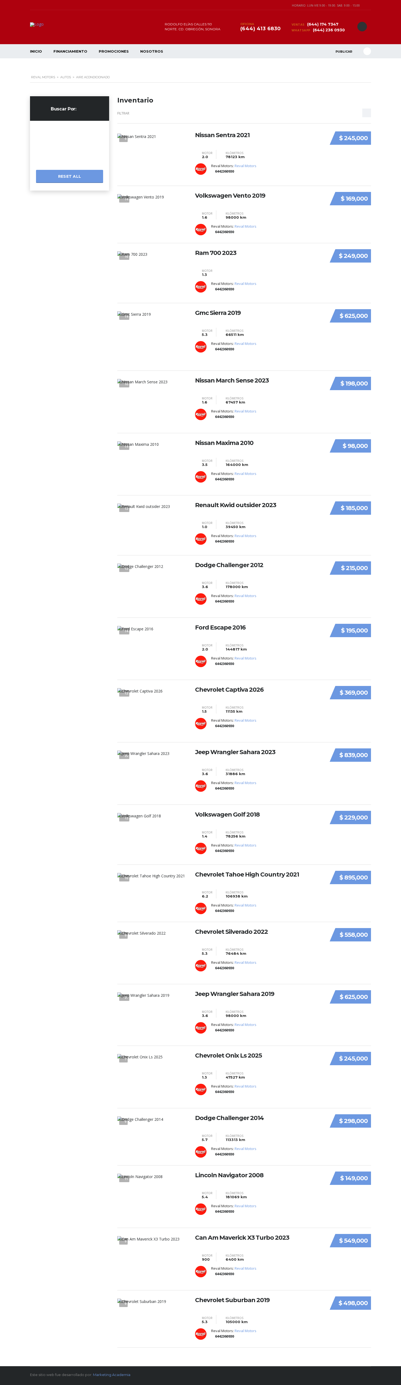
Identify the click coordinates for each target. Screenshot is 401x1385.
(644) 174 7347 (322, 24)
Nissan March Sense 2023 (232, 380)
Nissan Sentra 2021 (222, 135)
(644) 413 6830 (260, 29)
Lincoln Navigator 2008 (229, 1175)
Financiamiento (70, 51)
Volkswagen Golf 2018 (227, 814)
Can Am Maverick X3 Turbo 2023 (242, 1238)
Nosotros (151, 51)
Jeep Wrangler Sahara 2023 (235, 752)
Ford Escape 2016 (220, 627)
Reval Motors (245, 165)
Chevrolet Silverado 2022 (231, 932)
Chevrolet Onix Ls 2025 (228, 1055)
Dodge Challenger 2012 (229, 565)
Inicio (36, 51)
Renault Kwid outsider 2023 (235, 505)
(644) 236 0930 (328, 30)
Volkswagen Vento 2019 (230, 195)
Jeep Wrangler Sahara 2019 (234, 994)
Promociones (114, 51)
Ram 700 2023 (215, 253)
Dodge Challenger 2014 (229, 1118)
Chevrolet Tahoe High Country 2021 (247, 874)
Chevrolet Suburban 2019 (232, 1300)
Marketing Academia (111, 1374)
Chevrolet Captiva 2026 (229, 690)
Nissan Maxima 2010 (224, 443)
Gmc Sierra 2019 (218, 313)
